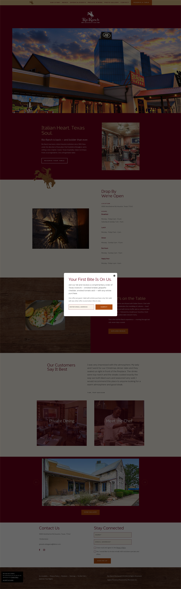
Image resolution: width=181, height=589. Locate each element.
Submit (104, 307)
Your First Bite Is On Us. (90, 280)
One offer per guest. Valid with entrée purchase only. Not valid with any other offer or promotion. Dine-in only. (90, 300)
